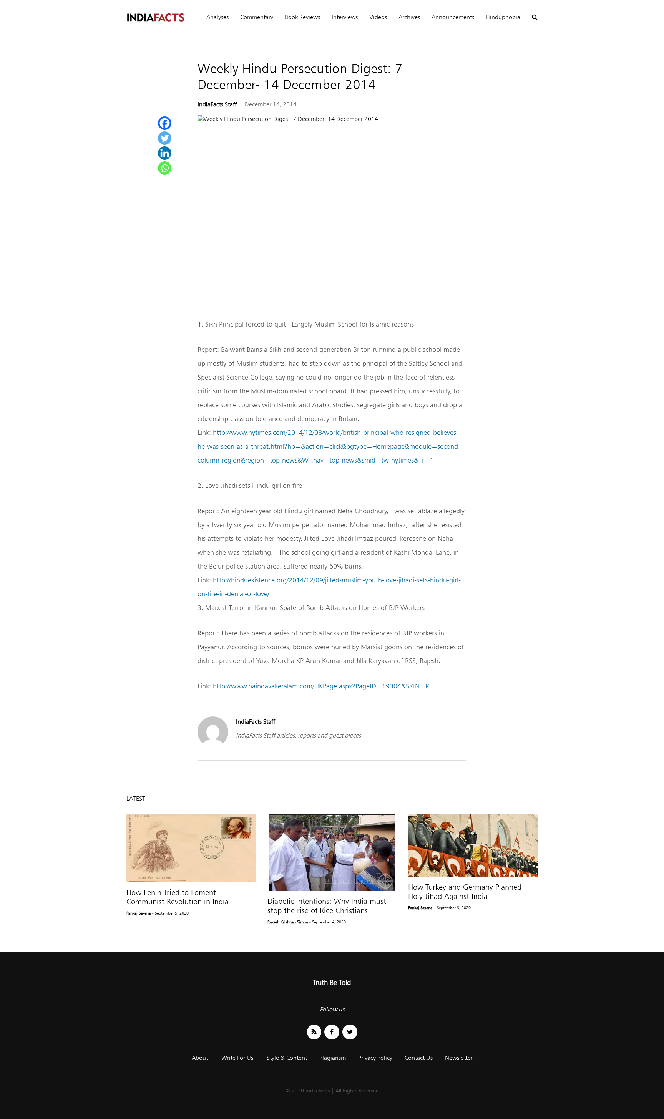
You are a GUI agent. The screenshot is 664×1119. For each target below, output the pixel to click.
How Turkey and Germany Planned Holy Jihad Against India (464, 891)
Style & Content (287, 1057)
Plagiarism (332, 1057)
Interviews (345, 17)
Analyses (217, 17)
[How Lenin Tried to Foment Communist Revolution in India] (191, 848)
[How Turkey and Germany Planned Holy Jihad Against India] (473, 845)
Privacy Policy (375, 1057)
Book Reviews (302, 17)
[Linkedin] (164, 153)
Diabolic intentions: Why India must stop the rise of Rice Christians (326, 906)
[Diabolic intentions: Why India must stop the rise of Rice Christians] (332, 852)
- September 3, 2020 (452, 907)
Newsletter (459, 1057)
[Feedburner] (314, 1032)
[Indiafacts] (155, 17)
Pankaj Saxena (138, 913)
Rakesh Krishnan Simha (287, 922)
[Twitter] (164, 138)
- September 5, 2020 (170, 913)
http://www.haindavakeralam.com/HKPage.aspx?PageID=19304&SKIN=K (321, 686)
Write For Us (237, 1057)
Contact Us (419, 1057)
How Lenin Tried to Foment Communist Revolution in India (177, 897)
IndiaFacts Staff (217, 104)
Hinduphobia (503, 17)
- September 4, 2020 (327, 922)
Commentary (256, 17)
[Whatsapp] (164, 168)
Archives (409, 17)
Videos (378, 17)
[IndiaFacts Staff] (213, 745)
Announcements (453, 17)
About (200, 1057)
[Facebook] (164, 123)
